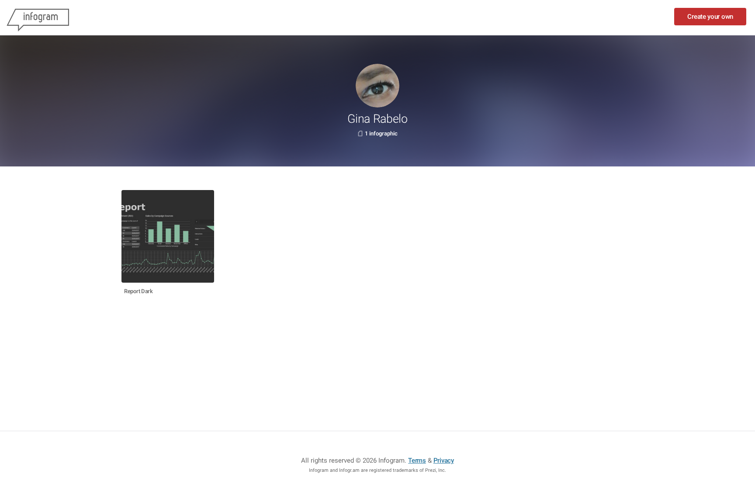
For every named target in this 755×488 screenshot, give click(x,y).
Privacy (443, 460)
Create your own (710, 17)
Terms (417, 460)
